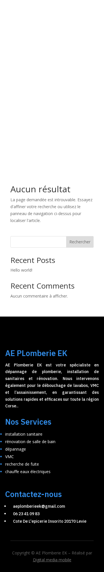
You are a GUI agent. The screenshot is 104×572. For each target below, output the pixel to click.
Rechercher (79, 241)
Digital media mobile (52, 559)
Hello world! (21, 270)
